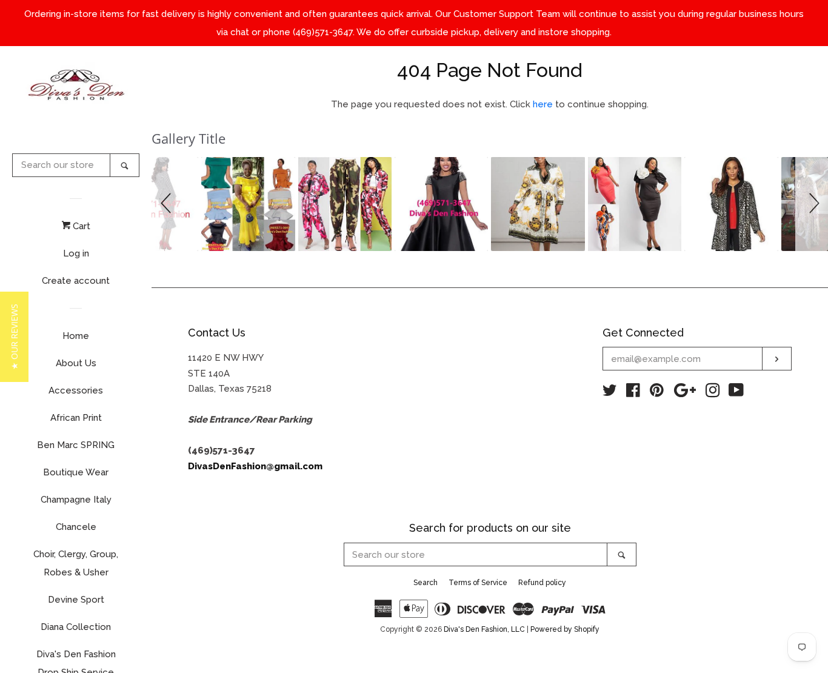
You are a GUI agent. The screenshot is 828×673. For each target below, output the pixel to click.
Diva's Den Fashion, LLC (484, 629)
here (543, 104)
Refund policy (542, 582)
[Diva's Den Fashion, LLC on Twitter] (610, 392)
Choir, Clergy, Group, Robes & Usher (75, 563)
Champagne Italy (76, 499)
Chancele (76, 526)
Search (425, 582)
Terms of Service (478, 582)
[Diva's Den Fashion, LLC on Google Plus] (685, 392)
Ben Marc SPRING (76, 445)
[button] (168, 203)
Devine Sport (76, 599)
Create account (76, 280)
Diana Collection (76, 626)
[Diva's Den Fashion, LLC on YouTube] (736, 392)
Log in (76, 253)
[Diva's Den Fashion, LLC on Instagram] (713, 392)
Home (75, 335)
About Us (76, 363)
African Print (76, 417)
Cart (80, 226)
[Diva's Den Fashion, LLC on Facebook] (633, 392)
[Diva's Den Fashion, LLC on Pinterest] (656, 392)
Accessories (75, 390)
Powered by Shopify (564, 629)
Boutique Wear (76, 472)
